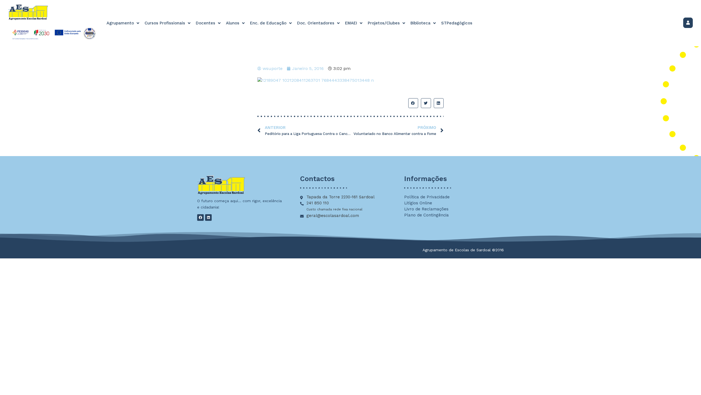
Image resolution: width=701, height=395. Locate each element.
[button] (413, 103)
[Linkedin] (208, 217)
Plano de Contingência (426, 215)
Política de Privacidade (427, 196)
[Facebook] (200, 217)
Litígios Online (418, 203)
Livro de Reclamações (426, 209)
